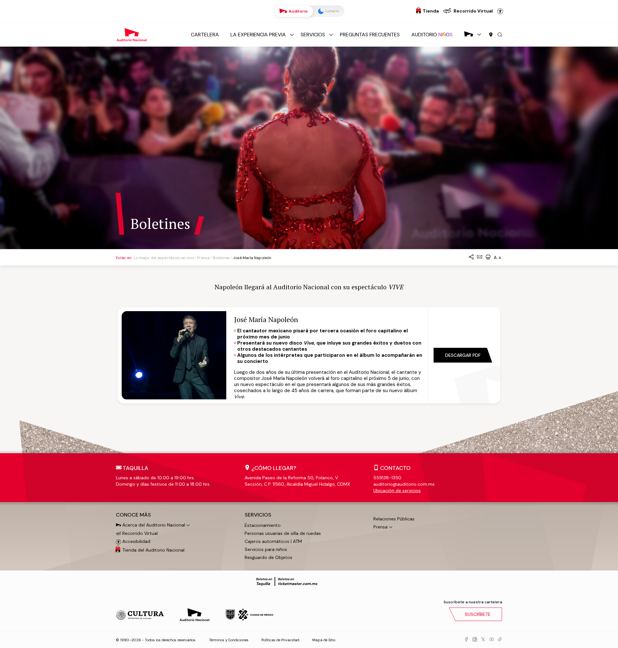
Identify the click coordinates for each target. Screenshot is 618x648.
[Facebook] (466, 640)
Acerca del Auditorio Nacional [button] (153, 525)
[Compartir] (471, 257)
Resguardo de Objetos (268, 557)
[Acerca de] (468, 34)
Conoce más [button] (133, 515)
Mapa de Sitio (323, 640)
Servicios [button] (258, 515)
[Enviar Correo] (479, 257)
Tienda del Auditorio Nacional (153, 550)
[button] (500, 35)
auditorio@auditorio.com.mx (404, 484)
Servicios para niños (266, 549)
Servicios (313, 34)
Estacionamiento (263, 525)
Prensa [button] (380, 527)
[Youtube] (491, 640)
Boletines (221, 257)
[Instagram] (475, 640)
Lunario (331, 11)
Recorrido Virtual (139, 533)
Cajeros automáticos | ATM (273, 541)
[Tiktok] (500, 640)
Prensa (203, 257)
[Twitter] (483, 640)
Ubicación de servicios (397, 490)
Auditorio (298, 11)
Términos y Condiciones (228, 640)
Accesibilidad (500, 11)
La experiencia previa (258, 34)
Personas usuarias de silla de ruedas (283, 533)
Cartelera (205, 34)
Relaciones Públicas (394, 519)
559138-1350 (387, 478)
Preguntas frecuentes (370, 34)
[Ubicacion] (491, 35)
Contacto (395, 468)
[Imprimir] (488, 257)
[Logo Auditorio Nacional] (132, 34)
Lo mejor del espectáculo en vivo (164, 257)
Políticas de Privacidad (280, 640)
